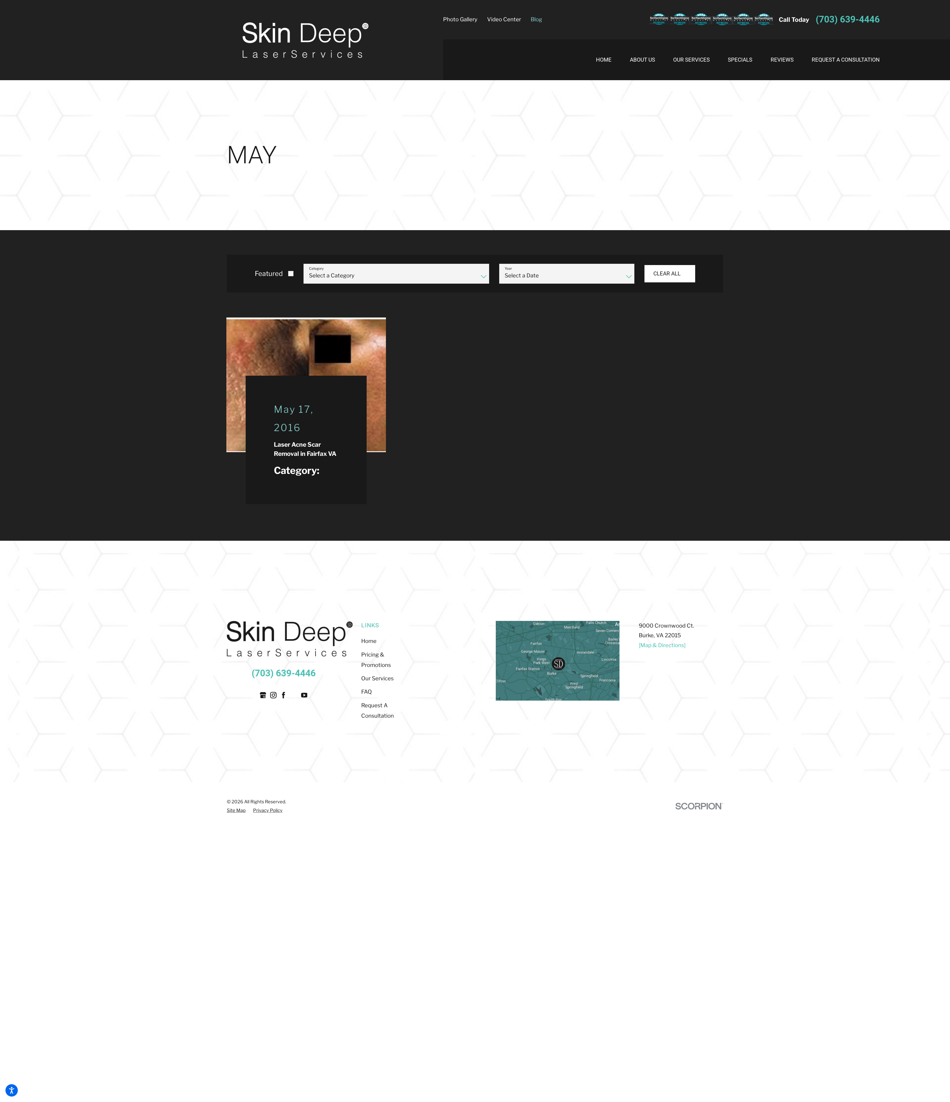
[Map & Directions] (662, 644)
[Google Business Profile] (263, 694)
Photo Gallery (460, 19)
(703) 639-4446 (848, 19)
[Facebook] (283, 694)
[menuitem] (608, 60)
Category (316, 268)
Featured (269, 273)
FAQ (366, 691)
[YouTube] (304, 694)
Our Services (377, 677)
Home (369, 640)
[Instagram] (273, 694)
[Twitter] (294, 694)
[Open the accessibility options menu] (11, 1090)
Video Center (504, 19)
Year (508, 268)
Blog (536, 19)
